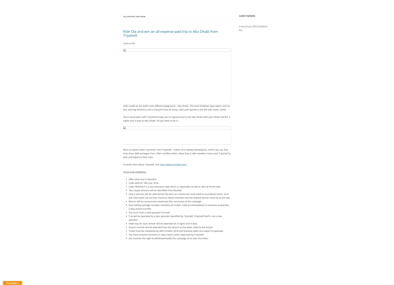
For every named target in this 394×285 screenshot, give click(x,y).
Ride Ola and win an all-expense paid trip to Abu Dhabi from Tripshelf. (170, 33)
